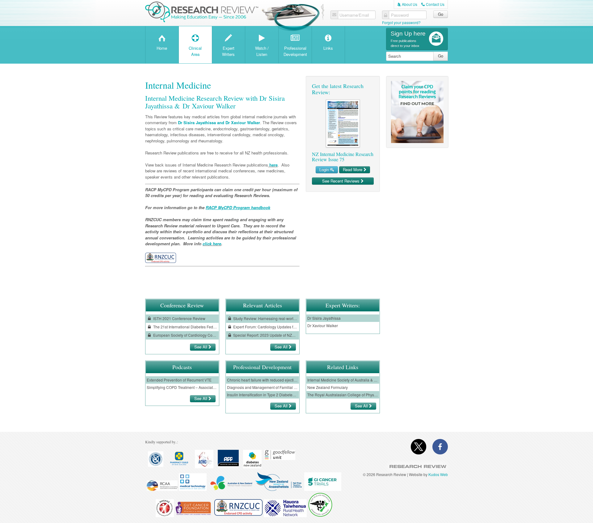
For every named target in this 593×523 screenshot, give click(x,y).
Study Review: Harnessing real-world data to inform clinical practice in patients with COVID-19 (265, 318)
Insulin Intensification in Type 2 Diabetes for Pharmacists (262, 394)
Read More (353, 169)
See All (201, 347)
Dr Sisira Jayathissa (324, 318)
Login (324, 169)
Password (400, 15)
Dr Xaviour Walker (322, 325)
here (273, 165)
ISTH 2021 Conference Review (178, 318)
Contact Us (432, 4)
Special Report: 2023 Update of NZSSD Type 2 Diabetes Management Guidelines (265, 335)
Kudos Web (438, 474)
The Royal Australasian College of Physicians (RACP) (342, 394)
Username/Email (354, 15)
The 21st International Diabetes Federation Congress (185, 326)
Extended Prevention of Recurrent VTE (179, 379)
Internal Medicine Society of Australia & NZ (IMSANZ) (342, 379)
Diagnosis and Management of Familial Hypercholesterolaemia (262, 387)
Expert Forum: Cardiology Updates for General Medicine (265, 326)
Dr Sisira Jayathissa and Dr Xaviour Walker (219, 122)
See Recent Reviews (341, 181)
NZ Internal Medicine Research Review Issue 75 (342, 157)
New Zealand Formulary (327, 387)
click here (212, 244)
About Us (407, 4)
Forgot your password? (401, 22)
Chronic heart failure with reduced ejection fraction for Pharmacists (262, 379)
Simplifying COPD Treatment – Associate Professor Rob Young (182, 387)
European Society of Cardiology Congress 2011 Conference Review (185, 335)
